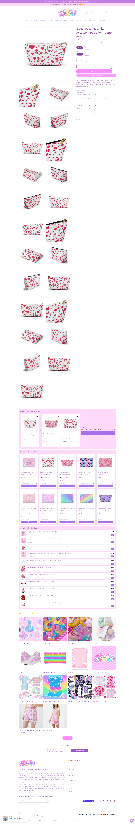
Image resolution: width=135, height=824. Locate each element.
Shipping (78, 39)
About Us (70, 778)
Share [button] (79, 119)
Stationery (71, 672)
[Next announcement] (115, 4)
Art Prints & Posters (98, 672)
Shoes (21, 672)
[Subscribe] (46, 801)
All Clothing (22, 643)
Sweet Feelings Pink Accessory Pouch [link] (103, 473)
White (79, 54)
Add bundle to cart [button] (98, 433)
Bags (93, 643)
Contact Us (70, 789)
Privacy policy (50, 820)
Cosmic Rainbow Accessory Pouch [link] (86, 509)
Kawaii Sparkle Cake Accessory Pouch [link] (27, 473)
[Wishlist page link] (87, 13)
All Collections (71, 769)
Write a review (80, 750)
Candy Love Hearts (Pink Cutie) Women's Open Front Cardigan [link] (44, 539)
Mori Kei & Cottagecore (50, 730)
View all (67, 738)
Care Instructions (72, 786)
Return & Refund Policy (74, 783)
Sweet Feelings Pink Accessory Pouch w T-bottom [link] (49, 435)
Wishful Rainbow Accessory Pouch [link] (67, 509)
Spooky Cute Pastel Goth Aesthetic (78, 701)
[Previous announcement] (19, 4)
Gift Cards (70, 775)
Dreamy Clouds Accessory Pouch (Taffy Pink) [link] (47, 509)
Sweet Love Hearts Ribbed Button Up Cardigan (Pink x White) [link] (43, 560)
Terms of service (57, 820)
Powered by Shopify (33, 820)
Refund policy (42, 820)
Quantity (78, 57)
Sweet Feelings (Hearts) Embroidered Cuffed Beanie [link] (41, 596)
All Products (71, 767)
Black (86, 54)
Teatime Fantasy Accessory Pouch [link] (28, 509)
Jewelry (45, 643)
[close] (26, 817)
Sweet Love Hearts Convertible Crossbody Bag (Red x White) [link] (43, 603)
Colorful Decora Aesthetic (51, 701)
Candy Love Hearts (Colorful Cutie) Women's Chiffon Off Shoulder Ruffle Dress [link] (48, 553)
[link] (30, 423)
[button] (21, 13)
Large (86, 48)
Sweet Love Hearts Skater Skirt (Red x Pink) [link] (38, 567)
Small (79, 48)
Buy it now (94, 71)
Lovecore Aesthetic (98, 701)
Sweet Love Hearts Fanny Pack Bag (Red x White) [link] (40, 581)
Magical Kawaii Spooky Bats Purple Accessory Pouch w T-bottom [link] (104, 509)
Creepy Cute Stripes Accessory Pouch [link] (84, 473)
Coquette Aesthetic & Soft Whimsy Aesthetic (29, 731)
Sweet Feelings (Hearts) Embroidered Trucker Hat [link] (40, 574)
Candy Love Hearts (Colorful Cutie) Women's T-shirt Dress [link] (42, 532)
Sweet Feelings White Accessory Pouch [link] (68, 435)
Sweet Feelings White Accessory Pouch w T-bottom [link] (28, 435)
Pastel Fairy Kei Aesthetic (27, 701)
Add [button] (29, 486)
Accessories (71, 643)
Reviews (70, 791)
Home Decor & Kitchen (50, 672)
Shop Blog (70, 772)
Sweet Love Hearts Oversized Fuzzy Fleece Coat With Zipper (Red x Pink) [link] (47, 546)
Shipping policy (66, 820)
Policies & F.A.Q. (72, 780)
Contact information (75, 820)
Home (69, 764)
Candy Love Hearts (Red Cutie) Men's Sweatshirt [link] (40, 589)
